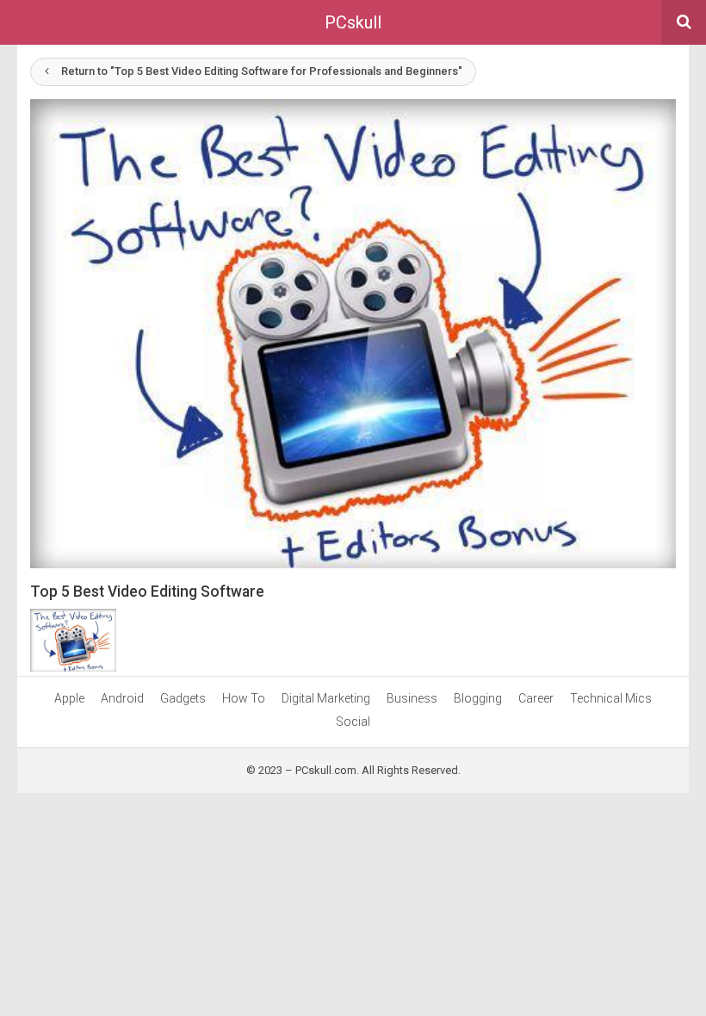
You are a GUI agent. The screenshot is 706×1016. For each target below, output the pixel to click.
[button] (353, 333)
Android (122, 698)
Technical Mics (611, 698)
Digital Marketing (326, 698)
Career (536, 698)
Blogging (478, 698)
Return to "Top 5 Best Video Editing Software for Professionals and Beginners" (261, 71)
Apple (69, 698)
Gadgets (183, 698)
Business (412, 698)
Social (353, 721)
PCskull (353, 22)
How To (243, 698)
